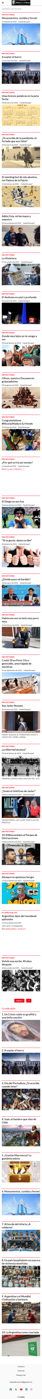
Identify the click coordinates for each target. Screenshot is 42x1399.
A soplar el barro (12, 56)
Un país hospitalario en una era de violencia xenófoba (21, 1262)
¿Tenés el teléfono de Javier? (19, 791)
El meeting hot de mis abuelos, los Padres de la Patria (19, 178)
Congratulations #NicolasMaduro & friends (17, 422)
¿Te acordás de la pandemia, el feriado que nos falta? (19, 139)
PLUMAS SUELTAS (9, 913)
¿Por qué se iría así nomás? (17, 462)
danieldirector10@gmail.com (21, 1382)
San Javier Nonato (12, 705)
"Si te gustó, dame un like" (17, 540)
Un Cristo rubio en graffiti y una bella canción (19, 1016)
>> (29, 1001)
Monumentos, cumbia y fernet (19, 18)
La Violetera (9, 258)
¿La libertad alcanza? (14, 749)
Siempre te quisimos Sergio (18, 877)
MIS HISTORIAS (8, 15)
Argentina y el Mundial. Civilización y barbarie (16, 1298)
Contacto (21, 1366)
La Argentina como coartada (22, 1332)
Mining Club (21, 1375)
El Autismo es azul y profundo (19, 297)
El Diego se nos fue (13, 501)
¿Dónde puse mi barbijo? (16, 579)
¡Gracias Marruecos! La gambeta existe (16, 1157)
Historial (21, 1371)
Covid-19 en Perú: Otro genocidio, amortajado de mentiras (16, 663)
